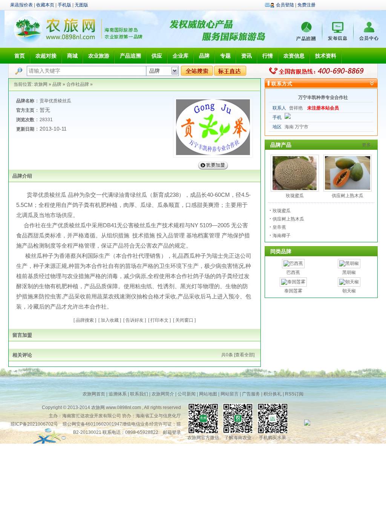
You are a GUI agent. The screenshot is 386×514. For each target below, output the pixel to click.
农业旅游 (98, 56)
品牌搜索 (85, 320)
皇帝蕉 (279, 227)
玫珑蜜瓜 (295, 195)
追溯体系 (118, 394)
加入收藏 (110, 320)
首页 (19, 56)
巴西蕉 (293, 272)
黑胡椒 (349, 272)
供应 (157, 56)
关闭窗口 (184, 320)
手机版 (64, 5)
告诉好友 (135, 320)
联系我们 (139, 394)
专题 (225, 56)
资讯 (246, 56)
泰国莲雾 (293, 290)
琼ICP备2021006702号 (34, 424)
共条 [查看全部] (237, 354)
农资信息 (294, 56)
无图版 (81, 5)
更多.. (367, 145)
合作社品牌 (77, 84)
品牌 (204, 56)
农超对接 (46, 56)
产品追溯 (130, 56)
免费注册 (306, 5)
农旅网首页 (94, 394)
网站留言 (230, 394)
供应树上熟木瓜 (347, 195)
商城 (72, 56)
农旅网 (40, 84)
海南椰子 (282, 235)
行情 (267, 56)
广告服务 (251, 394)
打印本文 (159, 320)
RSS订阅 (294, 394)
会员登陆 (285, 5)
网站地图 (208, 394)
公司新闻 (187, 394)
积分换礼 (272, 394)
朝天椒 (349, 290)
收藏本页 (45, 5)
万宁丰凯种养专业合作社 (323, 97)
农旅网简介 (163, 394)
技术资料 (325, 56)
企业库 (180, 56)
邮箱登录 (172, 432)
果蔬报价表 (21, 5)
